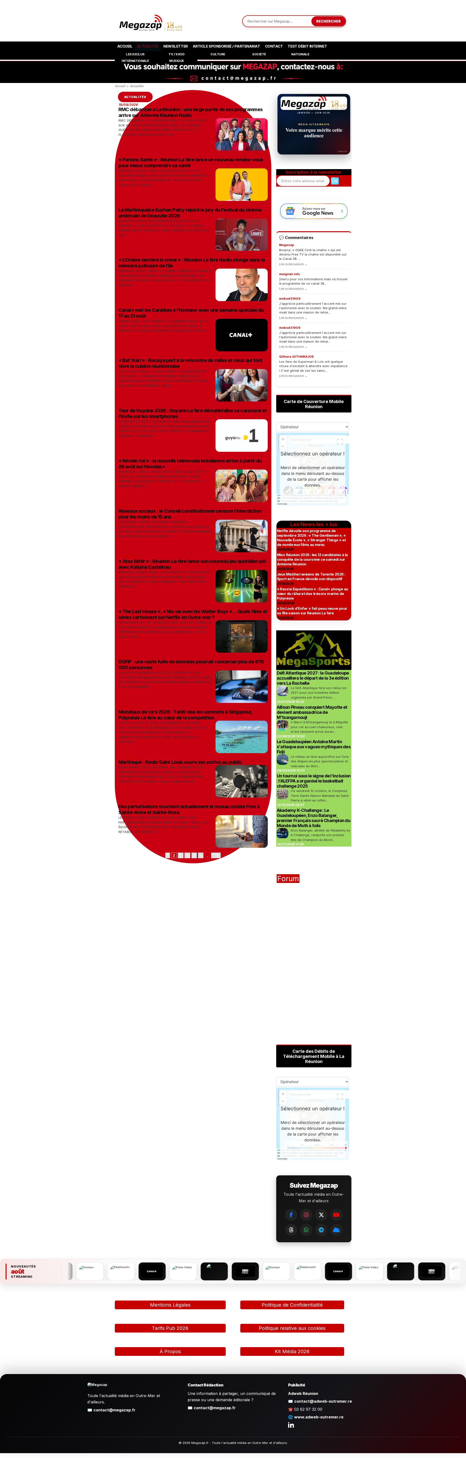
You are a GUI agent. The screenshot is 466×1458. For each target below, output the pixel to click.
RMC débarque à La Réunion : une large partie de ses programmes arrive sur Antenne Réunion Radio (190, 112)
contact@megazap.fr (114, 1410)
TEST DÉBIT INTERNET (307, 46)
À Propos (170, 1351)
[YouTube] (336, 1215)
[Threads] (291, 1230)
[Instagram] (306, 1215)
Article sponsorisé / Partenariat (226, 46)
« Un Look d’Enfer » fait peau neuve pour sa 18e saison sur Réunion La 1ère (312, 610)
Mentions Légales (170, 1305)
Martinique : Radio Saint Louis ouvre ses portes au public (180, 762)
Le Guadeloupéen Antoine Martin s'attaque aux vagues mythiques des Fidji (314, 746)
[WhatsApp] (306, 1230)
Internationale (135, 61)
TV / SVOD (176, 54)
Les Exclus (135, 54)
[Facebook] (291, 1215)
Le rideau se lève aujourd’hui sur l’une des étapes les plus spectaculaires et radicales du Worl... (320, 761)
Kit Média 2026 (292, 1351)
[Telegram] (321, 1230)
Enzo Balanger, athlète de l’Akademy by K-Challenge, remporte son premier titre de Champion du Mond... (320, 835)
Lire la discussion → (293, 264)
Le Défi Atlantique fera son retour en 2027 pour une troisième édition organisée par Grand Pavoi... (319, 692)
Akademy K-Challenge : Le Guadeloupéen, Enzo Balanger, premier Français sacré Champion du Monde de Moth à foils (313, 818)
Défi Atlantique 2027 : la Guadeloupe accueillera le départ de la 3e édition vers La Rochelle (313, 678)
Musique (176, 61)
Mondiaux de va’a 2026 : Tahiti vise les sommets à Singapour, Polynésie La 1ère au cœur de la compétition (185, 715)
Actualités (147, 46)
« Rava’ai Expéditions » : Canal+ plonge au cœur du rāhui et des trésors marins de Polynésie (312, 594)
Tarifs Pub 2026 (170, 1328)
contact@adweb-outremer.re (323, 1401)
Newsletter (175, 46)
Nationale (300, 54)
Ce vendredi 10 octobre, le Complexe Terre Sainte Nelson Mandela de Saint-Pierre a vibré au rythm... (320, 795)
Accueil (125, 46)
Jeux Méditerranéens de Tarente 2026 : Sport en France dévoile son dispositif (311, 576)
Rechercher (328, 21)
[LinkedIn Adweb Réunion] (291, 1425)
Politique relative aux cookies (292, 1328)
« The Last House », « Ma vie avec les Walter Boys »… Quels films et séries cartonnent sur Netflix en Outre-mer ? (192, 614)
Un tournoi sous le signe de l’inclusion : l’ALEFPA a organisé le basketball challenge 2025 (314, 781)
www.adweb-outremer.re (318, 1417)
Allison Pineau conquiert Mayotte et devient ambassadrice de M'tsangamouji (312, 712)
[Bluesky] (336, 1230)
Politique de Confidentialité (292, 1305)
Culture (217, 54)
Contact (274, 46)
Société (259, 54)
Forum (288, 878)
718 (216, 855)
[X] (321, 1215)
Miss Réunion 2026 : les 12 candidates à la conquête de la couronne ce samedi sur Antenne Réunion (312, 559)
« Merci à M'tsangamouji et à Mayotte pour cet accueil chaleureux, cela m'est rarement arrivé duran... (319, 726)
